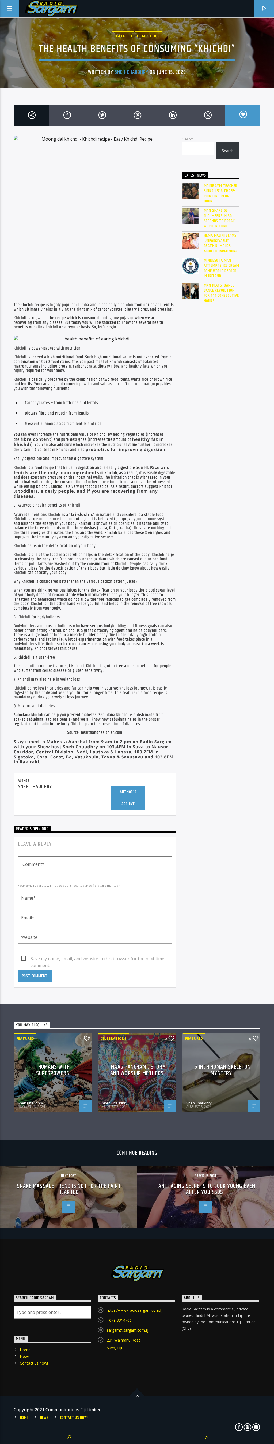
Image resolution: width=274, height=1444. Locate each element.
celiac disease (54, 670)
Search (188, 139)
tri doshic (122, 523)
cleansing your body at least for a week (126, 644)
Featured (123, 36)
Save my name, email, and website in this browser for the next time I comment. (99, 959)
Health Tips (148, 36)
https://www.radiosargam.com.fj (134, 1310)
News (25, 1356)
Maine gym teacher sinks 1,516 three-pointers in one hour (221, 193)
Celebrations (114, 1038)
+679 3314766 (119, 1320)
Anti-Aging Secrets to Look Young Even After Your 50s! (206, 1189)
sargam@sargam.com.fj (127, 1330)
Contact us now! (34, 1363)
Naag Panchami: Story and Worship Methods (138, 1070)
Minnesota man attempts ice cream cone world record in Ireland (221, 268)
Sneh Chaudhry (132, 72)
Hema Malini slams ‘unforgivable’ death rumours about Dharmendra (221, 243)
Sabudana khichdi (28, 715)
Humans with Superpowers (53, 1070)
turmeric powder (78, 384)
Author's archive (128, 798)
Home (25, 1349)
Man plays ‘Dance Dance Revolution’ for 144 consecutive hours (221, 293)
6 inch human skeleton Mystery (223, 1070)
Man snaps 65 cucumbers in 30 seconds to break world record (219, 218)
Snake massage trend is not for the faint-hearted (70, 1189)
